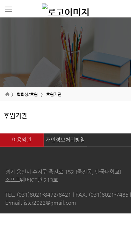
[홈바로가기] (65, 8)
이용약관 (21, 140)
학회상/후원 (27, 94)
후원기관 (53, 94)
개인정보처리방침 (65, 140)
